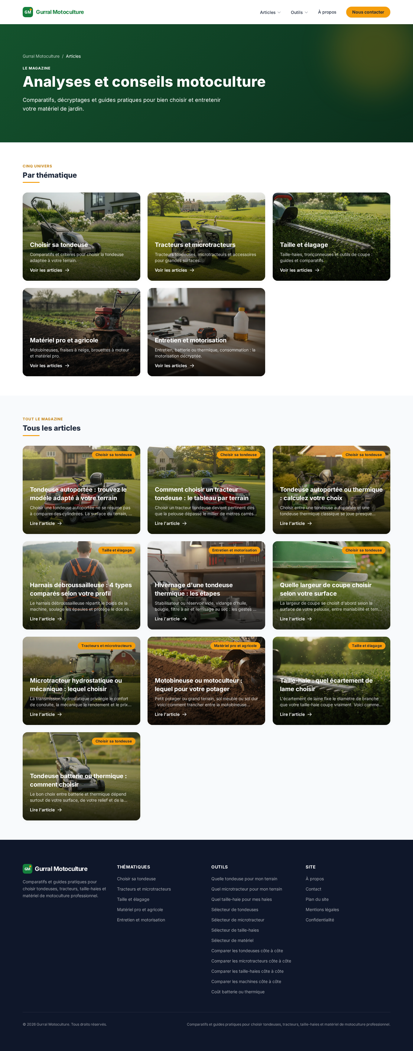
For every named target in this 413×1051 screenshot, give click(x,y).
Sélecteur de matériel (232, 940)
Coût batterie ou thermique (238, 991)
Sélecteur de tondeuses (234, 909)
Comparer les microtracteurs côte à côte (251, 960)
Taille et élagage (133, 899)
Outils (297, 12)
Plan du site (317, 899)
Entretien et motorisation (141, 919)
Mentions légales (322, 909)
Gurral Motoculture (41, 56)
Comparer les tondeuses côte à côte (247, 950)
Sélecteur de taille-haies (235, 930)
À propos (327, 12)
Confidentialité (320, 919)
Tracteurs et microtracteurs (144, 888)
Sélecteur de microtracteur (237, 919)
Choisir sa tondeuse (136, 878)
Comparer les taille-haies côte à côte (247, 971)
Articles (268, 12)
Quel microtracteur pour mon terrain (246, 888)
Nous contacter (368, 12)
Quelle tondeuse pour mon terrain (244, 878)
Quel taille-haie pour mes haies (241, 899)
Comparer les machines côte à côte (246, 981)
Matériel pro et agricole (140, 909)
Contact (313, 888)
